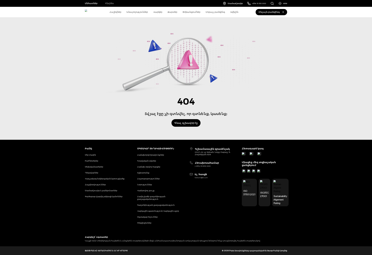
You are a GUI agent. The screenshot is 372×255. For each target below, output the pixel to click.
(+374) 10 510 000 (203, 166)
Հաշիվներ (115, 12)
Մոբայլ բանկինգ (215, 12)
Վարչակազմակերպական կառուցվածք (105, 179)
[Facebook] (259, 171)
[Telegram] (243, 154)
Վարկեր (157, 12)
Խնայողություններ (137, 12)
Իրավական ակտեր (146, 161)
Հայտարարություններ (148, 179)
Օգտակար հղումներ (147, 217)
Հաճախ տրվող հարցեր (148, 167)
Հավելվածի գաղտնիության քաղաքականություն (151, 198)
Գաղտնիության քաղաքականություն (156, 205)
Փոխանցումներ (191, 12)
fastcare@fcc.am (201, 177)
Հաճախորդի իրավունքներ (150, 155)
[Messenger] (259, 154)
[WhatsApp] (251, 154)
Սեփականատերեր (94, 167)
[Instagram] (254, 171)
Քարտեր (172, 12)
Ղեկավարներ (91, 173)
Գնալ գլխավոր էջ (186, 123)
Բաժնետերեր (91, 161)
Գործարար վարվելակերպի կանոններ (103, 196)
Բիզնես (109, 3)
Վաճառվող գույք (145, 191)
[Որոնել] (272, 3)
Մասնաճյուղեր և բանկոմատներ (101, 191)
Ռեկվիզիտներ (144, 223)
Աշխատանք (143, 173)
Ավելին (234, 12)
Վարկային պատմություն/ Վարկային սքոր (158, 211)
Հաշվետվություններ (95, 185)
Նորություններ (144, 185)
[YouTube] (249, 171)
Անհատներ (91, 3)
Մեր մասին (90, 155)
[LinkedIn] (244, 171)
